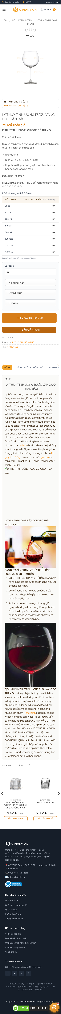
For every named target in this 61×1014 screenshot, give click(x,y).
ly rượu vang (12, 346)
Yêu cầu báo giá (15, 818)
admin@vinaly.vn (16, 877)
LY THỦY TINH (25, 20)
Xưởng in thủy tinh (14, 918)
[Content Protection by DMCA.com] (30, 1007)
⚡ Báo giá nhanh (29, 329)
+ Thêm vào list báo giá (29, 317)
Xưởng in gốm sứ (13, 914)
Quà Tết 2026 (12, 900)
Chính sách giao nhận (15, 947)
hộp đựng (15, 457)
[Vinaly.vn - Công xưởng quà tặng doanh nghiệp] (24, 9)
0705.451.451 (55, 2)
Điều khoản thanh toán (16, 938)
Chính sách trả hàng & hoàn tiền (20, 943)
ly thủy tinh (30, 712)
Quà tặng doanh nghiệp (16, 905)
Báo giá (49, 9)
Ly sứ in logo (11, 909)
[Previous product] (33, 30)
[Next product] (27, 30)
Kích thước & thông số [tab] (30, 367)
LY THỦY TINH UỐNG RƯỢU (23, 342)
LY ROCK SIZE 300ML (45, 802)
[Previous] (2, 799)
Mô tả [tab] (7, 367)
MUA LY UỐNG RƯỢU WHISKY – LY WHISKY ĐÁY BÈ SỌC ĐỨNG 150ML (15, 805)
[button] (4, 9)
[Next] (58, 799)
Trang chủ (9, 20)
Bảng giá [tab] (54, 367)
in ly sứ (23, 445)
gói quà (45, 457)
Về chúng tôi (11, 952)
